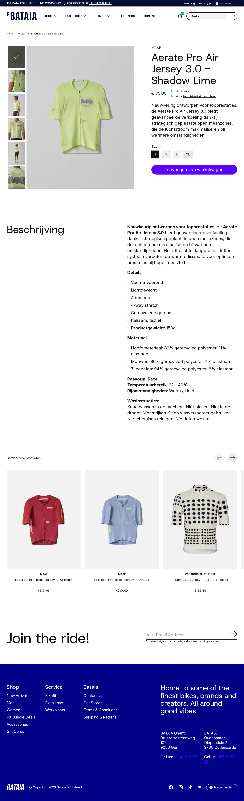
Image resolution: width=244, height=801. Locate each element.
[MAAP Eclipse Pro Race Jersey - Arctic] (122, 519)
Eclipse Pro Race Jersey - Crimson (43, 580)
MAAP (156, 48)
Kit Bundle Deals (21, 717)
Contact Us (93, 695)
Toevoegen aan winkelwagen (194, 169)
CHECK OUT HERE (100, 3)
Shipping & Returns (99, 717)
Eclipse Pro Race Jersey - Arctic (122, 580)
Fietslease (54, 702)
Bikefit (50, 695)
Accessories (17, 724)
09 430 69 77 (185, 757)
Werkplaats (55, 709)
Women (13, 709)
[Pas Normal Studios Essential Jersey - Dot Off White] (200, 519)
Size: (156, 146)
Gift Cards (15, 731)
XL (188, 154)
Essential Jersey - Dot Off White (200, 580)
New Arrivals (18, 695)
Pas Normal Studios (200, 574)
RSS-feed (74, 787)
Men (10, 702)
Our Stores (92, 702)
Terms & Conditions (100, 709)
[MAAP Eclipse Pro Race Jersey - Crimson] (44, 519)
